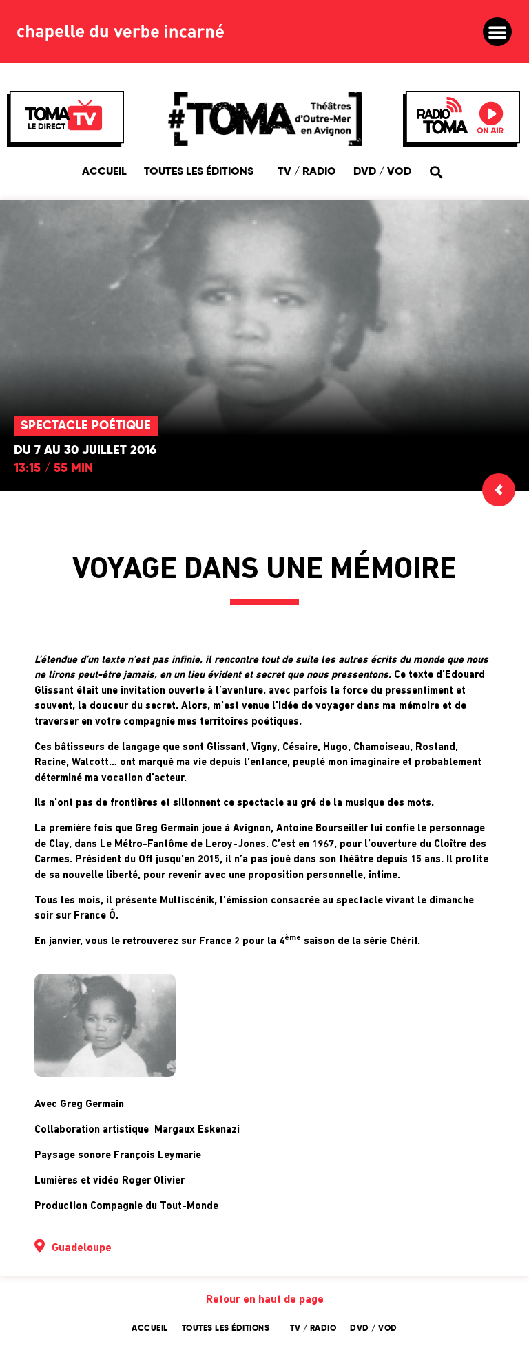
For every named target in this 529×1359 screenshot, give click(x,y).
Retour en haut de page (265, 1299)
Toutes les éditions (198, 172)
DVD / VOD (382, 172)
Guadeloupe (82, 1248)
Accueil (104, 172)
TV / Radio (307, 172)
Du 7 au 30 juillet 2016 (85, 451)
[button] (497, 31)
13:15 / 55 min (53, 468)
